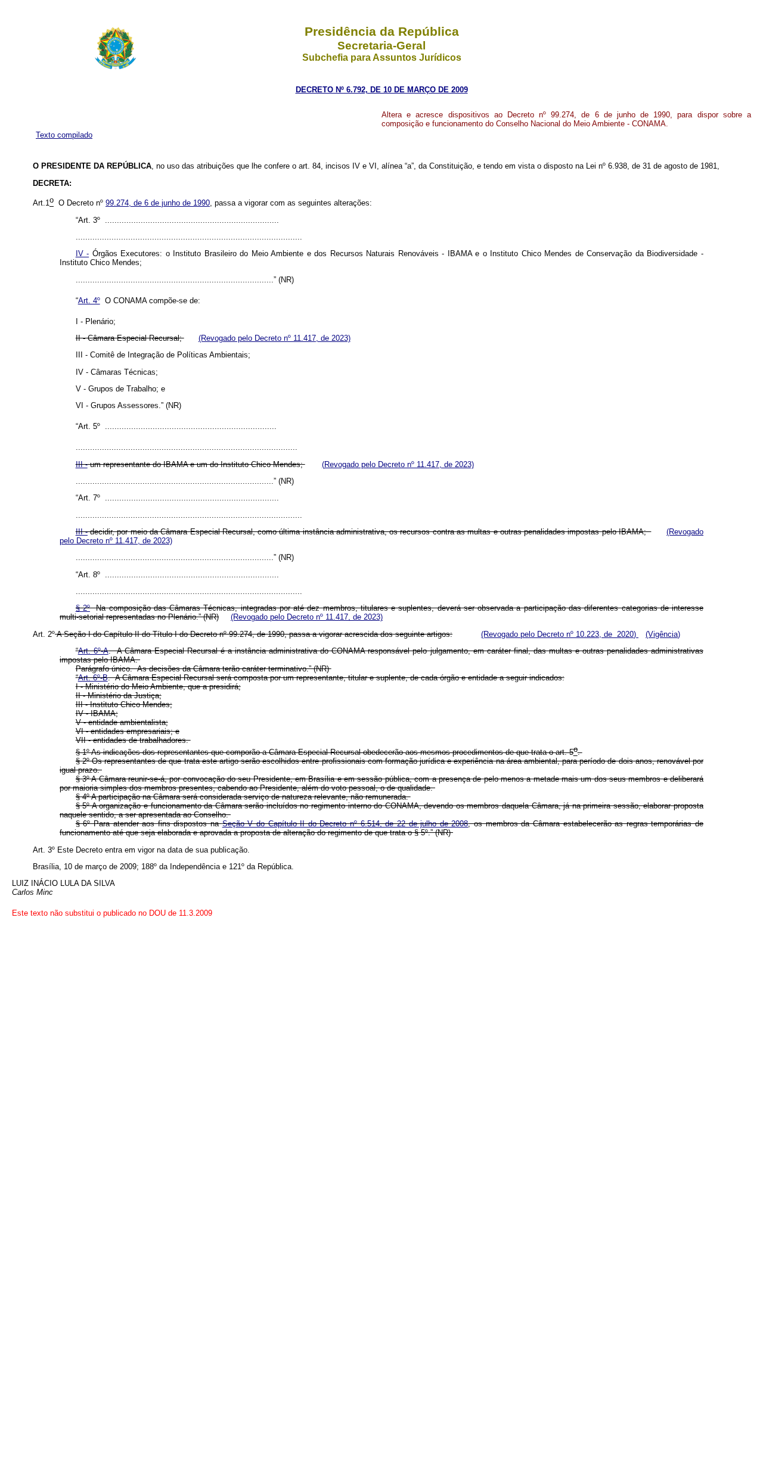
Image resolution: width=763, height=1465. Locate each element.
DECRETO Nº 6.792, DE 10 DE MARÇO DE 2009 (382, 89)
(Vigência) (663, 634)
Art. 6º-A (93, 650)
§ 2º (83, 608)
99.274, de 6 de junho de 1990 (158, 202)
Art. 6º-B (93, 677)
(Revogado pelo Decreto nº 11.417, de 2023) (274, 338)
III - (82, 464)
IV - (82, 253)
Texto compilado (64, 134)
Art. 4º (89, 300)
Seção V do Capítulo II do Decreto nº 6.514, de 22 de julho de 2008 (345, 823)
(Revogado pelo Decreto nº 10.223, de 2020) (559, 634)
